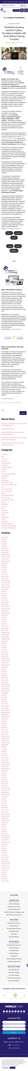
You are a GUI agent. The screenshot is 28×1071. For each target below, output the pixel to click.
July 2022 (3, 643)
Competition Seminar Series (14, 906)
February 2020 (5, 706)
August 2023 (4, 615)
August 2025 (4, 563)
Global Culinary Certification (14, 923)
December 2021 (5, 658)
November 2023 (5, 608)
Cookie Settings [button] (5, 1067)
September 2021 (5, 665)
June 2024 (3, 593)
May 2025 (3, 570)
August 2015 (4, 822)
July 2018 (3, 747)
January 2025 (4, 578)
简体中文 (14, 251)
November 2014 (5, 838)
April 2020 (4, 701)
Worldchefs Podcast (14, 950)
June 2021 (3, 671)
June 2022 (3, 645)
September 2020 (5, 691)
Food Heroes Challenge (14, 972)
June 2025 (3, 567)
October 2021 (5, 662)
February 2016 (5, 809)
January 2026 (4, 552)
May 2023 (3, 621)
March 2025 (4, 574)
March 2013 (4, 879)
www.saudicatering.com (7, 398)
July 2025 (3, 565)
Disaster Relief (5, 476)
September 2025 (5, 561)
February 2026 (5, 550)
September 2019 (5, 717)
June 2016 (3, 801)
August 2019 (4, 719)
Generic (3, 493)
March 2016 (4, 807)
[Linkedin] (10, 1011)
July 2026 (3, 539)
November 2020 (5, 686)
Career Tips (4, 459)
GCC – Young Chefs (6, 491)
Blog (2, 456)
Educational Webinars (14, 937)
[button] (24, 995)
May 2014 (3, 850)
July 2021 (3, 669)
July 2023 (3, 617)
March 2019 (4, 729)
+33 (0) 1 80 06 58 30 (14, 1048)
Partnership (4, 510)
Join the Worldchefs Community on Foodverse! (14, 2)
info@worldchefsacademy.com (13, 228)
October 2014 (5, 840)
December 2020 (5, 684)
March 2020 (4, 704)
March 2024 (4, 600)
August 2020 (4, 693)
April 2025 (4, 572)
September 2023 (5, 613)
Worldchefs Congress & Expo (8, 525)
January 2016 (4, 812)
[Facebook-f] (4, 1011)
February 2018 (5, 758)
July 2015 (3, 825)
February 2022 (5, 654)
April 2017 (4, 779)
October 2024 (5, 585)
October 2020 (5, 688)
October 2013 (5, 866)
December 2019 (5, 710)
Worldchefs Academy (14, 23)
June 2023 (3, 619)
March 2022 (4, 652)
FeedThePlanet (5, 480)
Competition (4, 465)
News (2, 508)
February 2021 (5, 680)
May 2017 (3, 777)
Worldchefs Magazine (14, 948)
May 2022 (3, 647)
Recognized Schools (14, 926)
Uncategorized (5, 517)
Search (2, 410)
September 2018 (5, 742)
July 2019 (3, 721)
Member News (5, 504)
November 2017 (5, 764)
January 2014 (4, 859)
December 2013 (5, 861)
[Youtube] (13, 1011)
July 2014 (3, 846)
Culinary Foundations (7, 402)
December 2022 (5, 632)
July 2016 (3, 799)
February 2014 (5, 857)
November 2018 (5, 738)
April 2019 (4, 727)
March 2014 (4, 855)
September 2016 (5, 794)
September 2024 (5, 587)
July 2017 (3, 773)
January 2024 (4, 604)
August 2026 (4, 537)
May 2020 (3, 699)
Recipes (3, 515)
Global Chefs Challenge (7, 495)
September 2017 (5, 768)
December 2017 (5, 762)
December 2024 (5, 580)
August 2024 (4, 589)
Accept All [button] (13, 1067)
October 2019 (5, 714)
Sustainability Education (14, 970)
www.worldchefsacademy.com (12, 305)
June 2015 (3, 827)
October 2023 (5, 611)
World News (4, 521)
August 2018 (4, 745)
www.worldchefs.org (15, 329)
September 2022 (5, 639)
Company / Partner (6, 463)
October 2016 (5, 792)
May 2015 (3, 829)
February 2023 (5, 628)
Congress (3, 469)
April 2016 (4, 805)
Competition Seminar (6, 467)
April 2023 (4, 624)
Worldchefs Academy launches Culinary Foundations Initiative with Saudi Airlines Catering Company (14, 33)
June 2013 (3, 874)
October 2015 (5, 818)
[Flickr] (21, 1011)
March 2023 (4, 626)
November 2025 (5, 557)
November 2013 (5, 863)
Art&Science (4, 454)
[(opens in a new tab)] (14, 995)
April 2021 (4, 675)
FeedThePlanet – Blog (6, 482)
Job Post (3, 502)
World (3, 519)
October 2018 (5, 740)
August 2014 (4, 844)
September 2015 (5, 820)
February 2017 (5, 783)
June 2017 (3, 775)
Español (9, 233)
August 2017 (4, 771)
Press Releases (5, 513)
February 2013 (5, 881)
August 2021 (4, 667)
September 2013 (5, 868)
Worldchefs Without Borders (8, 528)
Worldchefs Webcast (14, 953)
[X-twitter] (15, 1011)
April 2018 (4, 753)
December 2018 (5, 736)
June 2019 (3, 723)
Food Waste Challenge (14, 975)
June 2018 (3, 749)
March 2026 (4, 548)
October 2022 (5, 637)
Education (3, 478)
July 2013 (3, 872)
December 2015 (5, 814)
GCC (2, 487)
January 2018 (4, 760)
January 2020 (4, 708)
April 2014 (4, 853)
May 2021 (3, 673)
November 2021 (5, 660)
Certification (4, 461)
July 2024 (3, 591)
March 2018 (4, 755)
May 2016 (3, 803)
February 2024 (5, 602)
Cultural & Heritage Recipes (8, 474)
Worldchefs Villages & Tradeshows (14, 959)
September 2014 (5, 842)
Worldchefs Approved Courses (14, 928)
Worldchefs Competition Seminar (14, 915)
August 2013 (4, 870)
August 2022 (4, 641)
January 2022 (4, 656)
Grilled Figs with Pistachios (8, 429)
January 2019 (4, 734)
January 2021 (4, 682)
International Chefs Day (7, 500)
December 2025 (5, 554)
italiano (14, 238)
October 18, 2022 (18, 42)
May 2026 (3, 544)
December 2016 (5, 788)
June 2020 (3, 697)
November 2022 (5, 634)
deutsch (18, 246)
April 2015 (4, 831)
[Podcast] (18, 1011)
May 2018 (3, 751)
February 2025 (5, 576)
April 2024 (4, 598)
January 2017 (4, 786)
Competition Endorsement (14, 909)
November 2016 (5, 790)
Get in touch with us (14, 1045)
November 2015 (5, 816)
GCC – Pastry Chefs (6, 489)
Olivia (10, 42)
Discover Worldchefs (8, 5)
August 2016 (4, 796)
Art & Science (14, 934)
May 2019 (3, 725)
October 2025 (5, 559)
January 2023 (4, 630)
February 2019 (5, 732)
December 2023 (5, 606)
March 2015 (4, 833)
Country (3, 471)
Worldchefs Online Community (14, 945)
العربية (10, 246)
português (18, 233)
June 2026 (3, 541)
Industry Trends (5, 497)
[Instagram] (7, 1011)
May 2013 (3, 876)
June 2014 (3, 848)
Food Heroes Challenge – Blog (9, 484)
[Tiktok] (24, 1011)
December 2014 (5, 835)
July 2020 (3, 695)
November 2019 (5, 712)
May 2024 (3, 596)
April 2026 (4, 546)
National (3, 506)
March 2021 (4, 678)
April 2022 (4, 650)
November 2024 (5, 583)
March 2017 (4, 781)
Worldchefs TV (14, 956)
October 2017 (5, 766)
